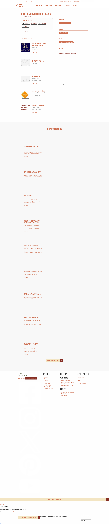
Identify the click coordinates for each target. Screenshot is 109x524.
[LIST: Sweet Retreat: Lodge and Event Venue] (25, 47)
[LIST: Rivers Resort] (25, 78)
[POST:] (54, 263)
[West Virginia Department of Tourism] (20, 5)
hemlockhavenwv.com (65, 23)
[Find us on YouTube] (30, 485)
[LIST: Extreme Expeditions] (25, 107)
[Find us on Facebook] (30, 393)
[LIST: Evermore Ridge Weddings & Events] (25, 62)
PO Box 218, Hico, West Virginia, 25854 (68, 53)
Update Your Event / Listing (67, 382)
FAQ (45, 378)
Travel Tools (64, 383)
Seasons (80, 378)
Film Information (48, 385)
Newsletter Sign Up (31, 378)
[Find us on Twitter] (30, 442)
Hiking (79, 382)
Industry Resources (65, 380)
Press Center (47, 383)
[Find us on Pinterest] (30, 464)
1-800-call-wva (21, 378)
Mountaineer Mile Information (67, 385)
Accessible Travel (48, 386)
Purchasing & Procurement (50, 382)
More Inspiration (52, 360)
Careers (46, 380)
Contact (46, 377)
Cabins (79, 380)
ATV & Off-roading (82, 383)
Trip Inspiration (76, 1)
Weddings (63, 393)
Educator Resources (48, 388)
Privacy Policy (13, 511)
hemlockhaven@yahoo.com (66, 42)
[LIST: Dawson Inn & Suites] (25, 94)
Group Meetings (64, 395)
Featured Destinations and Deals (65, 1)
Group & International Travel (67, 392)
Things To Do (81, 377)
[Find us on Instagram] (30, 418)
